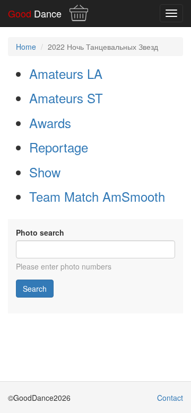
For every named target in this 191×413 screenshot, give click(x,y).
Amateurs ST (66, 97)
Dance (35, 13)
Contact (170, 397)
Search (35, 288)
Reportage (58, 147)
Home (26, 46)
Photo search (40, 232)
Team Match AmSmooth (97, 196)
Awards (50, 122)
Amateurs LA (65, 73)
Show (44, 172)
